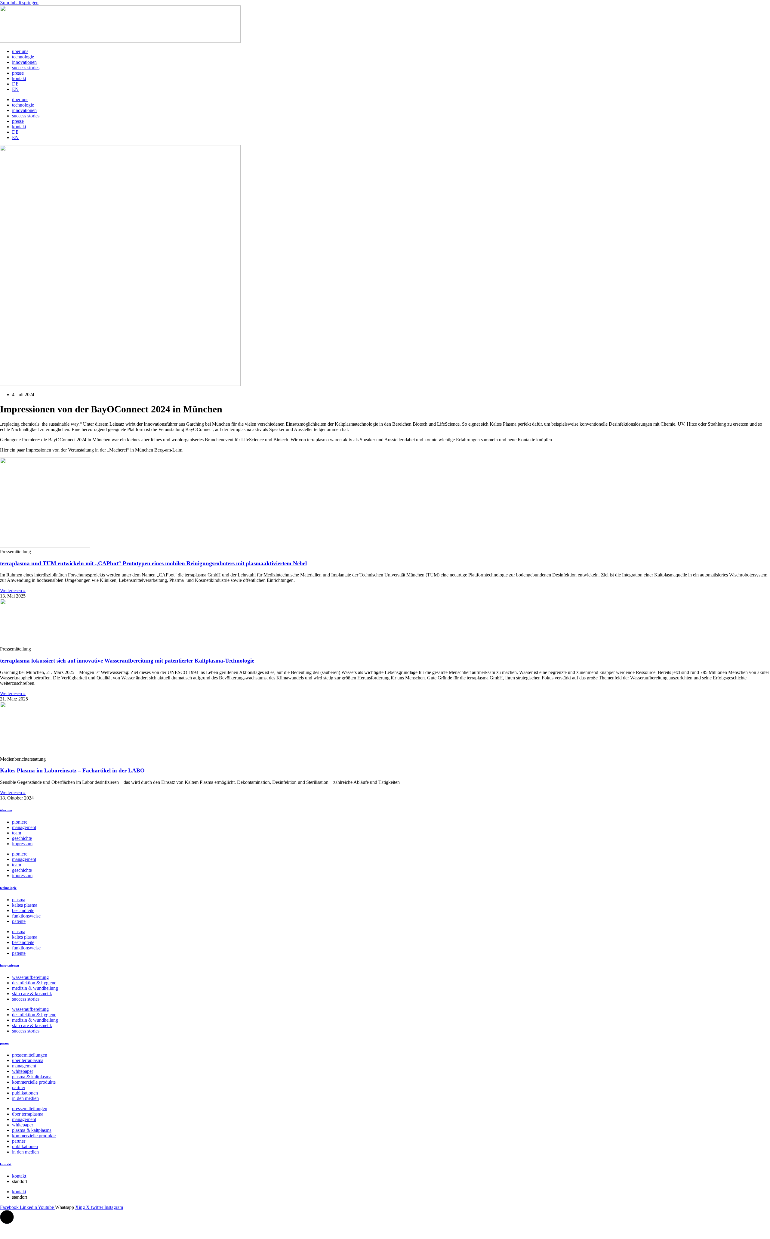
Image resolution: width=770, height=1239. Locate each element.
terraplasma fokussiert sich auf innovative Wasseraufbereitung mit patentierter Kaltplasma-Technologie (127, 660)
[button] (7, 1217)
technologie (23, 56)
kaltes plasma (24, 905)
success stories (25, 67)
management (24, 827)
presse (18, 73)
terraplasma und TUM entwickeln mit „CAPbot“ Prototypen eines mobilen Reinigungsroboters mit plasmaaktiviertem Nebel (153, 563)
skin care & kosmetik (32, 993)
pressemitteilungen (29, 1054)
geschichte (22, 838)
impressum (22, 843)
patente (19, 921)
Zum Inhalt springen (19, 2)
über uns (20, 51)
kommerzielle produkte (34, 1082)
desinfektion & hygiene (34, 982)
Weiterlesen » (13, 590)
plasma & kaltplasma (31, 1076)
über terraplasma (27, 1060)
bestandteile (23, 910)
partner (18, 1087)
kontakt (19, 78)
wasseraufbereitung (30, 977)
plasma (18, 899)
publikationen (25, 1092)
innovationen (24, 62)
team (16, 832)
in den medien (25, 1098)
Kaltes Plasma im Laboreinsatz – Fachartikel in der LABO (72, 770)
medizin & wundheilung (35, 988)
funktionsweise (26, 915)
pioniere (19, 821)
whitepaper (22, 1071)
